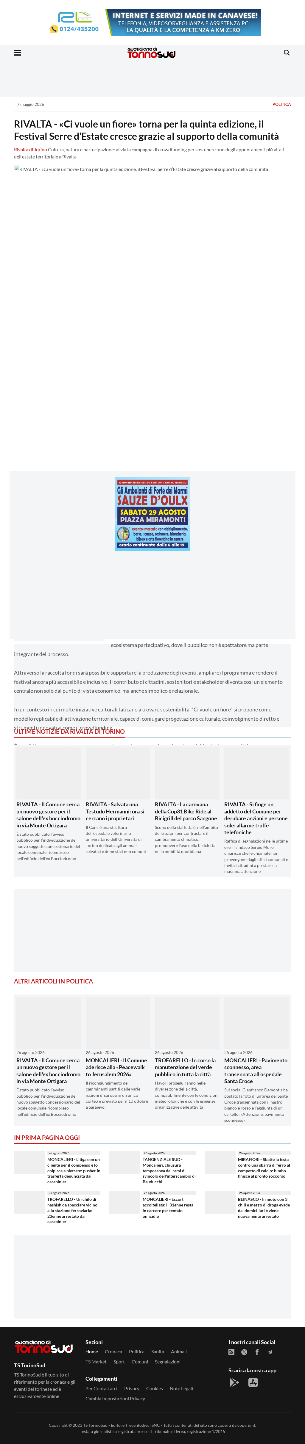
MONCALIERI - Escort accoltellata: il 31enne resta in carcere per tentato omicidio (168, 1207)
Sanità (157, 1351)
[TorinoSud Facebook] (257, 1352)
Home (91, 1351)
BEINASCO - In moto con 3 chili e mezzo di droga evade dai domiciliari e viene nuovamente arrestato (264, 1207)
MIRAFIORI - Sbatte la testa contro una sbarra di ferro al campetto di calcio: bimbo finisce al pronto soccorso (264, 1168)
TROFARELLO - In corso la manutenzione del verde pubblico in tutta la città (185, 1067)
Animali (179, 1351)
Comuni (140, 1361)
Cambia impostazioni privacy (115, 1398)
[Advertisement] (152, 597)
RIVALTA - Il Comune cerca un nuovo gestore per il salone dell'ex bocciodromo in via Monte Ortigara (48, 814)
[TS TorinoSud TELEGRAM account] (270, 1352)
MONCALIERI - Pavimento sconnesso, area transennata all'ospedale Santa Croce (255, 1070)
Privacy (131, 1388)
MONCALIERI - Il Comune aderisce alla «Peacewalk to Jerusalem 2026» (116, 1067)
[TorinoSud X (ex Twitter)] (244, 1352)
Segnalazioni (167, 1361)
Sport (119, 1361)
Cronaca (113, 1351)
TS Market (96, 1361)
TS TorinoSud (95, 1425)
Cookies (154, 1388)
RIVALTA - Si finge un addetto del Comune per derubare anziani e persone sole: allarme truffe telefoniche (256, 818)
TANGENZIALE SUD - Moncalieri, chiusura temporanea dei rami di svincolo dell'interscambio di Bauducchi (169, 1170)
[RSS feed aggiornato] (231, 1352)
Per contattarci (101, 1388)
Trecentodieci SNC (142, 1425)
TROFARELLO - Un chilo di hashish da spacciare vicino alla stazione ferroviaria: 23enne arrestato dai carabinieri (72, 1210)
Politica (282, 104)
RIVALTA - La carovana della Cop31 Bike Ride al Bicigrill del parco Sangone (186, 811)
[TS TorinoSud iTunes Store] (253, 1382)
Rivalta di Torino (30, 149)
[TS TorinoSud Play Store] (234, 1382)
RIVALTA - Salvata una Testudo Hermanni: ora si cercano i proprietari (115, 811)
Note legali (181, 1388)
